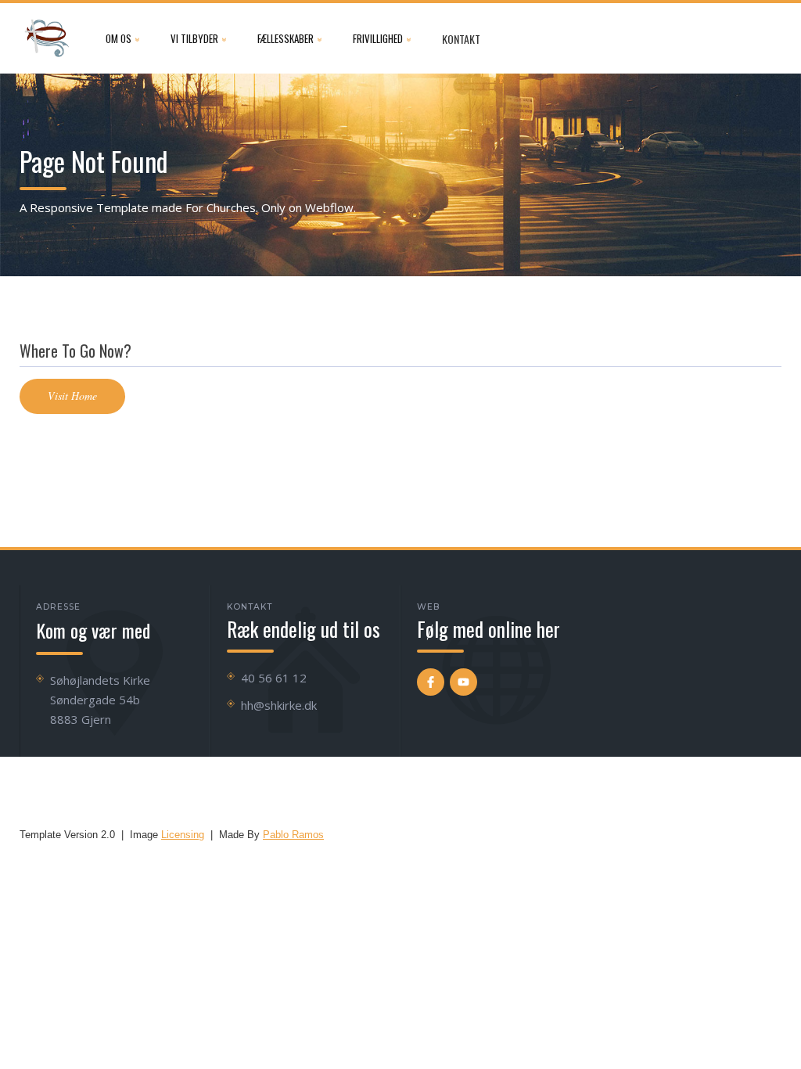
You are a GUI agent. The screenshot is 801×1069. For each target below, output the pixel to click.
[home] (47, 38)
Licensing (182, 834)
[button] (122, 38)
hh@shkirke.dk (279, 705)
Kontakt (461, 39)
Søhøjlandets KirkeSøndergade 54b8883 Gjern (100, 699)
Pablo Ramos (293, 834)
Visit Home (72, 395)
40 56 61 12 (274, 678)
